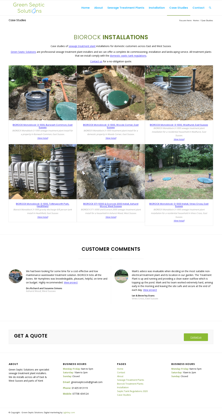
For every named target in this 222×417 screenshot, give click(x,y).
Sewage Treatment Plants (130, 379)
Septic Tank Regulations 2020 (132, 391)
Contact (121, 372)
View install (42, 138)
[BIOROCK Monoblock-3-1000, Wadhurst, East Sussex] (179, 92)
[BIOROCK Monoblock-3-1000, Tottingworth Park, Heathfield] (43, 171)
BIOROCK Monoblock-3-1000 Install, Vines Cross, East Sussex (178, 205)
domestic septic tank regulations (128, 55)
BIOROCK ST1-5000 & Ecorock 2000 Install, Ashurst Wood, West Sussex (110, 205)
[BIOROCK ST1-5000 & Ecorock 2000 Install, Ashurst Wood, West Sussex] (111, 171)
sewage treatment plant (82, 46)
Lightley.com (69, 412)
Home (120, 368)
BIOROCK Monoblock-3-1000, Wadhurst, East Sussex (179, 125)
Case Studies (17, 20)
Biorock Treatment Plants (130, 383)
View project (71, 282)
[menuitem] (85, 7)
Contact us (96, 61)
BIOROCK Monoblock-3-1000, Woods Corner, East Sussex (111, 126)
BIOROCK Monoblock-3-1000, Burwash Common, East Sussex (42, 126)
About (120, 376)
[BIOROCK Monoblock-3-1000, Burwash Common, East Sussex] (43, 92)
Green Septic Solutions (23, 51)
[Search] (210, 7)
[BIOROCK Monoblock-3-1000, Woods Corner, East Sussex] (111, 92)
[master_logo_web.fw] (29, 7)
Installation (123, 387)
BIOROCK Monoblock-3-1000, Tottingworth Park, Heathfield (42, 205)
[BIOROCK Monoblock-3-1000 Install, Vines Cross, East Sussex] (179, 171)
